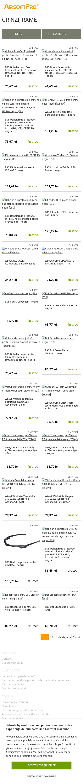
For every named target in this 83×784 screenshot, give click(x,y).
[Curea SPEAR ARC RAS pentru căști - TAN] (61, 248)
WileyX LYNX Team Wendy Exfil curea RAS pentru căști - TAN (21, 450)
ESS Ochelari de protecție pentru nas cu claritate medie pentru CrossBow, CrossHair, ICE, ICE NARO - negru (20, 125)
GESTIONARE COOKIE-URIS (42, 776)
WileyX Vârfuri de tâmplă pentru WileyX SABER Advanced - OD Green (59, 499)
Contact (7, 658)
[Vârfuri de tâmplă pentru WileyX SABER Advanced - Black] (21, 386)
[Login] (60, 7)
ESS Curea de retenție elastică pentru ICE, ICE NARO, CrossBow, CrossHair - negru (61, 71)
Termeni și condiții (13, 684)
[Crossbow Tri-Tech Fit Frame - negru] (61, 155)
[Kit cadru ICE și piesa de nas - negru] (61, 200)
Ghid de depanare (12, 718)
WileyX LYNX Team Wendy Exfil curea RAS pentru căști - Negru (61, 450)
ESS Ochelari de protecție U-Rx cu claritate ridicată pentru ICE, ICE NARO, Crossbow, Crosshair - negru (60, 554)
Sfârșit (76, 637)
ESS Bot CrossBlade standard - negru (56, 352)
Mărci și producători (14, 688)
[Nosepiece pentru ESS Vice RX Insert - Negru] (21, 594)
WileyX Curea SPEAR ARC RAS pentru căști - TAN (59, 262)
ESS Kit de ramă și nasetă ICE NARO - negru (19, 169)
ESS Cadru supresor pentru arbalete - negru (20, 563)
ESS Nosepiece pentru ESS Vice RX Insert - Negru (20, 608)
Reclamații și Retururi (15, 702)
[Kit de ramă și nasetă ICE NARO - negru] (21, 155)
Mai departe (64, 637)
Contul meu (9, 706)
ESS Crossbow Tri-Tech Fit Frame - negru (60, 169)
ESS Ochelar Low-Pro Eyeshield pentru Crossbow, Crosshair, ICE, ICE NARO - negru (21, 71)
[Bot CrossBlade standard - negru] (61, 338)
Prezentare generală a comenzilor (23, 710)
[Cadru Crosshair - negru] (19, 293)
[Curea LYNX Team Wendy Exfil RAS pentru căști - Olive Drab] (61, 386)
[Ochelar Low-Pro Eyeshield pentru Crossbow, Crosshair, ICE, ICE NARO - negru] (21, 51)
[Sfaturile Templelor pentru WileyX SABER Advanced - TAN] (21, 480)
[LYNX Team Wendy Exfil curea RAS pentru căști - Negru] (61, 435)
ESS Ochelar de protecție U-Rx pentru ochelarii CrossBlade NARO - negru (21, 357)
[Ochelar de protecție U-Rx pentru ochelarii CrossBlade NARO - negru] (21, 338)
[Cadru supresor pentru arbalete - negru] (21, 528)
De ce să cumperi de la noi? (18, 676)
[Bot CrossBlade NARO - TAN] (61, 594)
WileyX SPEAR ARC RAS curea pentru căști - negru (60, 113)
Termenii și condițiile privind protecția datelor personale (35, 680)
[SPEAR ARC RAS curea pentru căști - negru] (61, 99)
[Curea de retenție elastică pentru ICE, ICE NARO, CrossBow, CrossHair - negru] (61, 51)
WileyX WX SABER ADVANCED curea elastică (20, 262)
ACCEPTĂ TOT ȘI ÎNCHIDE (42, 765)
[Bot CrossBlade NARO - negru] (61, 293)
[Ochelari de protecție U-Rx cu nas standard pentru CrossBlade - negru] (21, 200)
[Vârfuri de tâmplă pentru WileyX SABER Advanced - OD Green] (61, 480)
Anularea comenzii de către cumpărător (26, 714)
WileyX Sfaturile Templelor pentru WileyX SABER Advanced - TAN (20, 499)
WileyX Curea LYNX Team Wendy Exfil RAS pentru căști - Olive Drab (61, 405)
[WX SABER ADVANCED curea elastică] (21, 248)
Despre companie (12, 662)
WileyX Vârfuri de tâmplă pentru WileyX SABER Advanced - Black (19, 401)
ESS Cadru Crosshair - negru (21, 301)
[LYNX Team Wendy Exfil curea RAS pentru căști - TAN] (21, 435)
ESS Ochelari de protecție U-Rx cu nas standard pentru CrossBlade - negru (21, 218)
